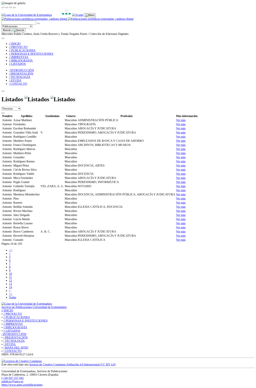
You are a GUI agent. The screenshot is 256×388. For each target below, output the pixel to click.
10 (10, 273)
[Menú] (90, 15)
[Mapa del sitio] (62, 15)
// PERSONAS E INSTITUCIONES (31, 53)
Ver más (181, 120)
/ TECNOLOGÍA (19, 77)
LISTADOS (11, 330)
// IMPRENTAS (18, 57)
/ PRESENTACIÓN (21, 73)
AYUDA (9, 344)
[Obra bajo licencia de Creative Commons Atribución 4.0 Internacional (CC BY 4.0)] (21, 361)
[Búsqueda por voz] (38, 23)
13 (10, 283)
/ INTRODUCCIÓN (21, 70)
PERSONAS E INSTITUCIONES (25, 320)
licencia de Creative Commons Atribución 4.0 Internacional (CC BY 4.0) (72, 364)
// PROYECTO (18, 47)
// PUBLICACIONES (22, 50)
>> (10, 294)
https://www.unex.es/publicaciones (22, 384)
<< (10, 250)
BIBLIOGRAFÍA (15, 327)
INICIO (7, 310)
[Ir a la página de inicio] (67, 18)
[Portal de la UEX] (26, 15)
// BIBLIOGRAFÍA (21, 60)
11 (10, 277)
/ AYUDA (15, 80)
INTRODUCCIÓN (13, 334)
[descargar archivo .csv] (2, 113)
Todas (12, 297)
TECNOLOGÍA (14, 340)
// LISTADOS (17, 63)
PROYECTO (12, 313)
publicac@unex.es (12, 381)
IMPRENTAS (13, 324)
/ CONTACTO (18, 83)
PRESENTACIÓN (15, 337)
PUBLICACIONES (16, 317)
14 (10, 287)
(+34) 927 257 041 (12, 378)
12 (10, 280)
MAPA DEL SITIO (15, 347)
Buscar (8, 30)
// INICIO (15, 43)
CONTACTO (12, 351)
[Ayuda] (77, 15)
